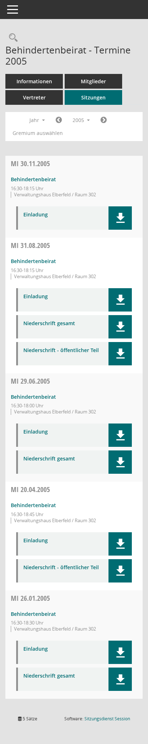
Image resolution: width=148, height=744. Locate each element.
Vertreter (34, 97)
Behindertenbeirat (33, 179)
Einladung (35, 215)
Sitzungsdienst (107, 719)
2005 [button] (79, 120)
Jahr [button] (35, 120)
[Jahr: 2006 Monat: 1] (103, 120)
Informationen (34, 81)
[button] (120, 218)
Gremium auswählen (38, 133)
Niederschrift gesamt (49, 323)
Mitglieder (93, 81)
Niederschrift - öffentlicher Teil (61, 350)
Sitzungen (93, 97)
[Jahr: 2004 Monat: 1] (58, 120)
